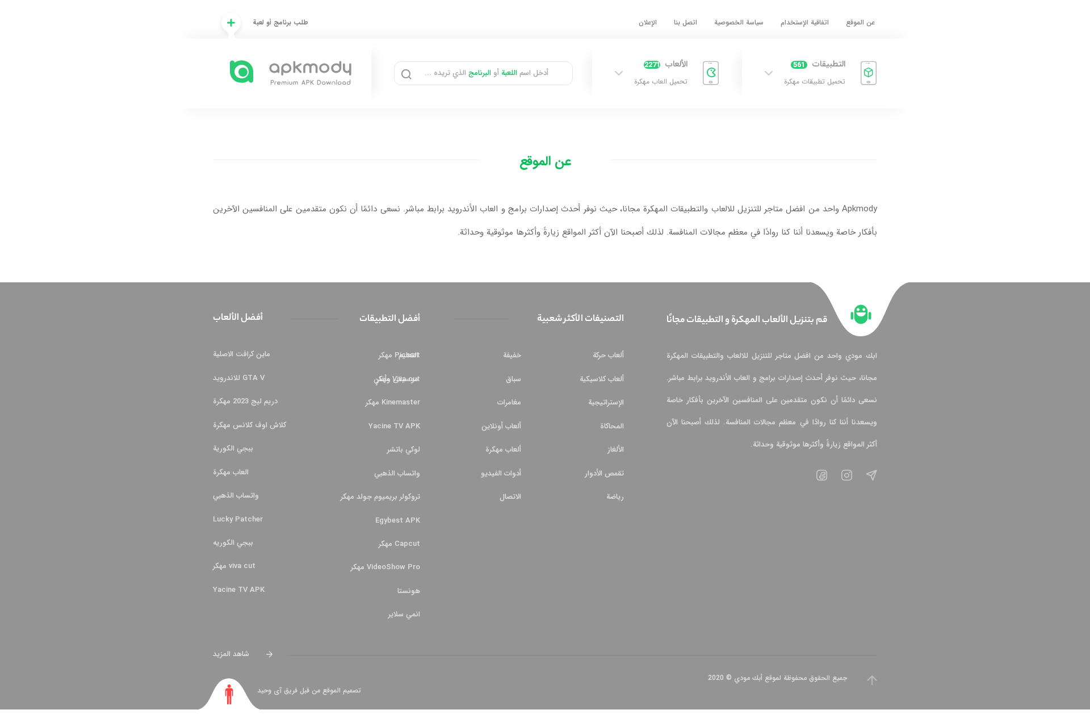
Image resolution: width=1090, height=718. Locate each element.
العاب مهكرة (231, 472)
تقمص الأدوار (604, 473)
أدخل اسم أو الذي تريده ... (486, 73)
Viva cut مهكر (398, 379)
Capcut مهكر (399, 544)
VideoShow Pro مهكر (385, 567)
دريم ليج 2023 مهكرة (245, 401)
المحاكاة (612, 426)
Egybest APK (397, 521)
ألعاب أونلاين (501, 426)
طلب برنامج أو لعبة (280, 22)
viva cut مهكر (234, 566)
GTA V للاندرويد (239, 378)
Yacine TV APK (394, 426)
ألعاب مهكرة (503, 450)
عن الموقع (860, 22)
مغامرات (509, 402)
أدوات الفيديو (501, 473)
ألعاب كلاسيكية (602, 379)
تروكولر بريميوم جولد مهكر (380, 497)
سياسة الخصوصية (739, 22)
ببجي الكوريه (233, 543)
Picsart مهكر (399, 355)
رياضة (615, 497)
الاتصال (510, 497)
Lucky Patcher (238, 519)
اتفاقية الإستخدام (805, 22)
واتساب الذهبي (397, 473)
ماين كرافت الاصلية (241, 354)
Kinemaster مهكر (393, 402)
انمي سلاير (404, 614)
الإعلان (648, 22)
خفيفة (512, 355)
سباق (513, 379)
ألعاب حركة (608, 355)
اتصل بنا (685, 22)
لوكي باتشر (403, 450)
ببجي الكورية (233, 448)
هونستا (408, 591)
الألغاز (615, 450)
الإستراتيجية (606, 402)
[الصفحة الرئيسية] (860, 314)
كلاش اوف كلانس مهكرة (249, 425)
